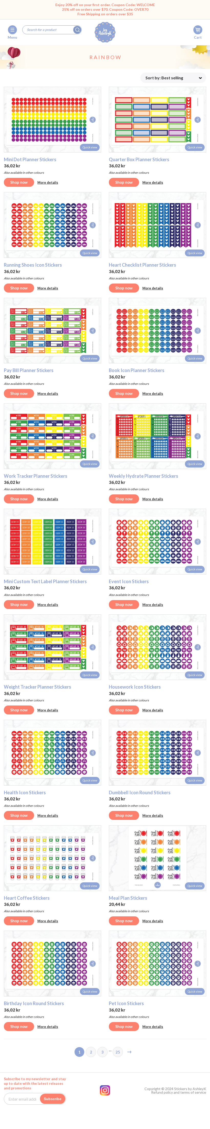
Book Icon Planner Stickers (136, 370)
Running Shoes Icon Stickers (33, 265)
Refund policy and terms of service (178, 1092)
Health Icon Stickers (25, 792)
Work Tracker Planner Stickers (35, 476)
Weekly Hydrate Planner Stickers (143, 476)
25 (118, 1052)
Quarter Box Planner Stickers (139, 159)
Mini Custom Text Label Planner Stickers (45, 581)
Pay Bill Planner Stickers (29, 370)
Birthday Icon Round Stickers (34, 1003)
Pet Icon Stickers (126, 1003)
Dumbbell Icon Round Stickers (140, 792)
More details (47, 182)
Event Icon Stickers (129, 581)
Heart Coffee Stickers (27, 898)
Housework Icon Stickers (135, 687)
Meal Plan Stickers (128, 898)
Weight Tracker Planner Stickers (37, 687)
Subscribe (52, 1099)
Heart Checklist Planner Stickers (142, 265)
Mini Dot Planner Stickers (30, 159)
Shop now (19, 182)
